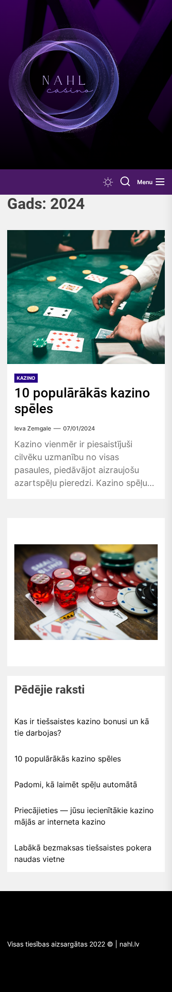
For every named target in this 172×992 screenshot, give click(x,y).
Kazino (26, 378)
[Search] (125, 182)
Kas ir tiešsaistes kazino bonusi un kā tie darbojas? (81, 727)
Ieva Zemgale (32, 428)
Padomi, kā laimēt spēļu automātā (75, 784)
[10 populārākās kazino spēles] (86, 297)
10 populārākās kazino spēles (67, 758)
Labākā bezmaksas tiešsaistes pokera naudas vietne (82, 853)
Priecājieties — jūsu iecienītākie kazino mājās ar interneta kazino (84, 816)
